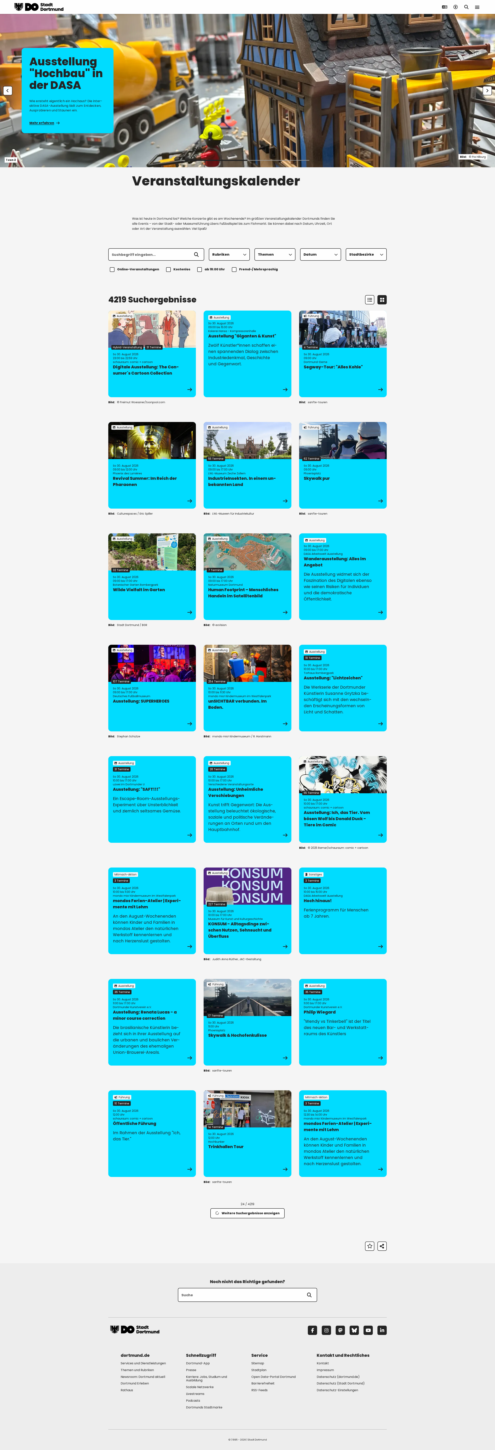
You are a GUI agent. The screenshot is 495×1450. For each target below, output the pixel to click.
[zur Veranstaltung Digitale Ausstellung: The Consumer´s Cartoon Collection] (152, 354)
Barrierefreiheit (263, 1383)
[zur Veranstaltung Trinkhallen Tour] (247, 1133)
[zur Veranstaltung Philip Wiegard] (343, 1022)
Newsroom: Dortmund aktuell (143, 1377)
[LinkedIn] (382, 1330)
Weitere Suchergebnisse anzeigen (251, 1213)
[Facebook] (312, 1330)
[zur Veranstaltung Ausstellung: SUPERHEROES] (152, 688)
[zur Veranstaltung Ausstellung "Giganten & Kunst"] (247, 354)
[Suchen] (196, 254)
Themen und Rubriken (137, 1370)
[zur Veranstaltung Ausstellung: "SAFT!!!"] (152, 799)
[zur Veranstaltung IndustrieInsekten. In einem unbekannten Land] (247, 465)
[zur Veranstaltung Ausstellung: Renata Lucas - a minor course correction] (152, 1022)
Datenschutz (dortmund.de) (338, 1377)
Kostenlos (181, 269)
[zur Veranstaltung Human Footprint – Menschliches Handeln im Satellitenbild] (247, 576)
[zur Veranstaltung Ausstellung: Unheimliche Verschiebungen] (247, 799)
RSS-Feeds (259, 1390)
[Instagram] (326, 1330)
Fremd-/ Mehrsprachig (258, 269)
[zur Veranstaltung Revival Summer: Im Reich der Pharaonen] (152, 465)
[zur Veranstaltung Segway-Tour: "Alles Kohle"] (343, 354)
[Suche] (309, 1295)
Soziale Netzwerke (200, 1387)
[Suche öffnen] (466, 7)
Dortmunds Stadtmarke (204, 1407)
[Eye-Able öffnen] (455, 7)
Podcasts (193, 1400)
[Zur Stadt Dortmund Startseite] (38, 7)
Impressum (325, 1370)
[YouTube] (368, 1330)
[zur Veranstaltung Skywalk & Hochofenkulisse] (247, 1022)
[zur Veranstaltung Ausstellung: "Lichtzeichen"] (343, 688)
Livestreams (195, 1394)
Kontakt (323, 1363)
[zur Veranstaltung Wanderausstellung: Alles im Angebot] (343, 576)
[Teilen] (382, 1246)
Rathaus (127, 1390)
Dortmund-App (198, 1363)
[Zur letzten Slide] (7, 90)
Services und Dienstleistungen (143, 1363)
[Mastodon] (340, 1330)
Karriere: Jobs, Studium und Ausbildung (206, 1379)
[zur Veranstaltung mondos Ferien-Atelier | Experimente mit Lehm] (152, 911)
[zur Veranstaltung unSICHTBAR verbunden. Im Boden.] (247, 688)
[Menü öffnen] (477, 7)
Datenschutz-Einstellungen (337, 1390)
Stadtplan (258, 1370)
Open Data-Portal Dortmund (273, 1377)
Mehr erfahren (41, 123)
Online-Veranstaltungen (138, 269)
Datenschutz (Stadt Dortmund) (341, 1383)
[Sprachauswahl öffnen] (444, 7)
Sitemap (257, 1363)
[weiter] (487, 90)
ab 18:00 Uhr (215, 269)
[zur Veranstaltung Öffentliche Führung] (152, 1133)
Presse (191, 1370)
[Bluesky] (354, 1330)
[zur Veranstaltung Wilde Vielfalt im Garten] (152, 576)
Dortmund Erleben (135, 1383)
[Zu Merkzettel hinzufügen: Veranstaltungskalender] (369, 1246)
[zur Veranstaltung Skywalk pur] (343, 465)
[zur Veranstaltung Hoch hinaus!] (343, 911)
